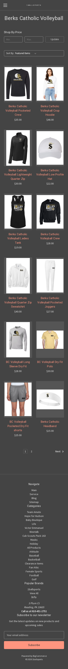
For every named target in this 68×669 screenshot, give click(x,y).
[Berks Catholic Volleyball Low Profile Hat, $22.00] (50, 148)
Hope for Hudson (34, 516)
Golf (34, 579)
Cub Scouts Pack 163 (34, 535)
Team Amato (34, 512)
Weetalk (34, 532)
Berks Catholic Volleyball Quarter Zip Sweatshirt (18, 302)
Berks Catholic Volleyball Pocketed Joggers (50, 302)
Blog (34, 498)
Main (34, 490)
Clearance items (34, 563)
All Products (34, 547)
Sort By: (10, 53)
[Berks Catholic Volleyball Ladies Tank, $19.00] (18, 212)
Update (55, 39)
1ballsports (34, 589)
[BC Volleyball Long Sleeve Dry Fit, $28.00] (18, 339)
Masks (34, 539)
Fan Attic (34, 567)
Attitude (34, 551)
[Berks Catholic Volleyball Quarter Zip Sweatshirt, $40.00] (18, 275)
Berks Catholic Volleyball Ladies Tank (18, 238)
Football (34, 575)
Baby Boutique (34, 520)
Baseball (34, 555)
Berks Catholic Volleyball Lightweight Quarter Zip (18, 175)
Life (34, 524)
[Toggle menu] (5, 5)
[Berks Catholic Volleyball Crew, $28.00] (50, 212)
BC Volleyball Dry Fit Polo (50, 364)
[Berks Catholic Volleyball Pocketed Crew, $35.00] (18, 84)
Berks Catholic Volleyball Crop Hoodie (50, 110)
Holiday (34, 543)
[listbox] (26, 53)
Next (58, 451)
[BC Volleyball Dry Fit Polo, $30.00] (50, 339)
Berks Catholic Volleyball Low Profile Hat (50, 175)
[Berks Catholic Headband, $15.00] (50, 399)
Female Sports (34, 571)
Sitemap (34, 502)
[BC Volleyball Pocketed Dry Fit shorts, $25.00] (18, 399)
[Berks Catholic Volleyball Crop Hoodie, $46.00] (50, 84)
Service (34, 494)
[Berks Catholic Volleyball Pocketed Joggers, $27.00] (50, 275)
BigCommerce (40, 655)
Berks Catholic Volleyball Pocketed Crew (18, 110)
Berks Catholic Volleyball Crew (50, 236)
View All (34, 593)
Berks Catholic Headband (50, 424)
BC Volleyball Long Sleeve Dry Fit (18, 364)
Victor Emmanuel (34, 528)
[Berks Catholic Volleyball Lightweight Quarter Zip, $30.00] (18, 148)
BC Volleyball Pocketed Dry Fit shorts (18, 426)
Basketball (34, 559)
